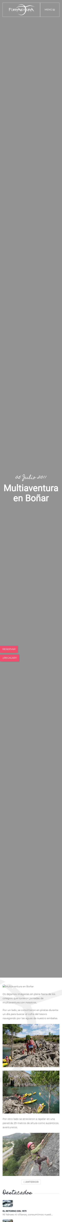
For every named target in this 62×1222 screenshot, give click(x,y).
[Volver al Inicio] (21, 10)
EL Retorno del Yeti (15, 1211)
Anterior (32, 1181)
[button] (49, 10)
